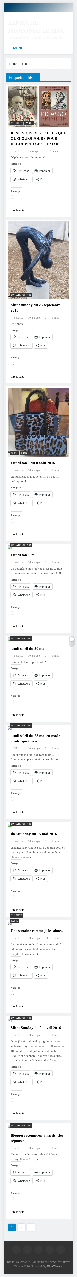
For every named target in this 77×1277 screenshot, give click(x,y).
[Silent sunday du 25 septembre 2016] (38, 260)
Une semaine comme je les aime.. (37, 931)
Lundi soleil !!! (22, 555)
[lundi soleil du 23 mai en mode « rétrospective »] (10, 728)
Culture (16, 123)
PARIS (28, 123)
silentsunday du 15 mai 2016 (34, 834)
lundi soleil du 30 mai (28, 648)
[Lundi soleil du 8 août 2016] (38, 422)
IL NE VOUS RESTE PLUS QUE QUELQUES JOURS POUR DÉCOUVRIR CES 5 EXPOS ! (38, 138)
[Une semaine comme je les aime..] (10, 923)
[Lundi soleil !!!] (10, 547)
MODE (24, 453)
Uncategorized (21, 295)
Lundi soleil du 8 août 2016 (33, 463)
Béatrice (18, 151)
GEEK (14, 453)
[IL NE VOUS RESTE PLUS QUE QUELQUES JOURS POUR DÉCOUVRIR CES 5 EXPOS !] (38, 106)
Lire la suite (17, 210)
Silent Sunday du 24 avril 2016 (36, 1028)
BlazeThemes (54, 1266)
